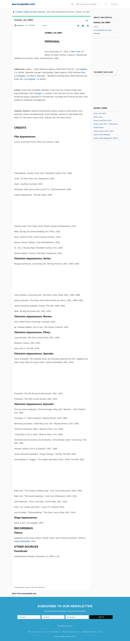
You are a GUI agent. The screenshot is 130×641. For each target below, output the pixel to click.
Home (29, 631)
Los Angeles (81, 69)
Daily (100, 631)
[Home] (23, 4)
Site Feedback (54, 631)
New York (75, 51)
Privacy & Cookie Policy (70, 631)
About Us (37, 631)
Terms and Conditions (88, 631)
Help (45, 631)
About (102, 30)
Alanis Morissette (22, 541)
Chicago (37, 93)
